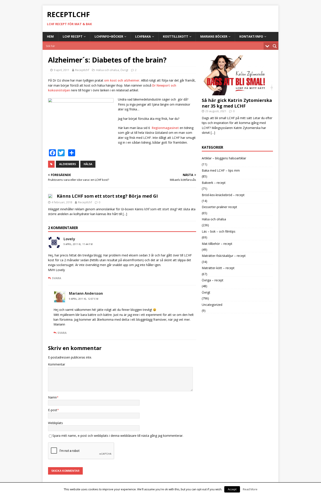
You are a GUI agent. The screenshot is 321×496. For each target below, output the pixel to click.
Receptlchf (82, 70)
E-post (52, 410)
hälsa (88, 164)
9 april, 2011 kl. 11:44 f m (78, 244)
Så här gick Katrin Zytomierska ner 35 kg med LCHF (237, 103)
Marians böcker (213, 36)
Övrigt (124, 70)
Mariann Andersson (86, 293)
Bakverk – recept (214, 183)
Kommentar (56, 364)
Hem (50, 36)
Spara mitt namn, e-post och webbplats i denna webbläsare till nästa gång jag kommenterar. (117, 435)
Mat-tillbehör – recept (217, 244)
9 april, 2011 (61, 70)
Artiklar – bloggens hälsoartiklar (224, 158)
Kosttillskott (175, 36)
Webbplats (55, 423)
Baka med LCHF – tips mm (221, 170)
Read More (250, 489)
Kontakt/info (251, 36)
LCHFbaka (143, 36)
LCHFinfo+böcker (109, 36)
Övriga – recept (212, 280)
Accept (232, 489)
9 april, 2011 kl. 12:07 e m (83, 298)
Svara (56, 278)
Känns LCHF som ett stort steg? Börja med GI (107, 196)
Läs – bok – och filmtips (218, 231)
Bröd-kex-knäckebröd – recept (223, 195)
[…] (125, 214)
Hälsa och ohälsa (107, 70)
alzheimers (67, 164)
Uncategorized (212, 305)
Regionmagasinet (165, 128)
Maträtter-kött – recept (218, 268)
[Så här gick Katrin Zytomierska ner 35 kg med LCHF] (237, 93)
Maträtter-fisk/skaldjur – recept (224, 256)
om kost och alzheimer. (122, 80)
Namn (52, 397)
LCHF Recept (73, 36)
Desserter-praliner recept (219, 207)
